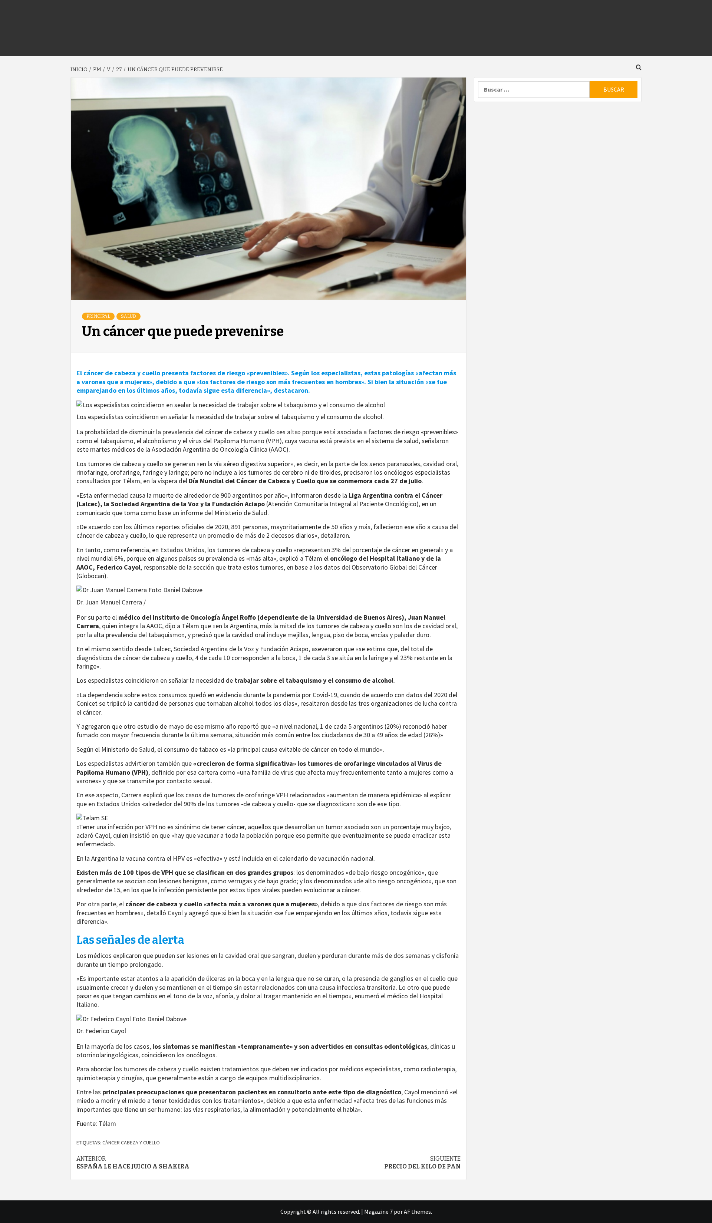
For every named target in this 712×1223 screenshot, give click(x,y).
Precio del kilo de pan (422, 1162)
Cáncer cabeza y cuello (131, 1142)
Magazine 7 (378, 1211)
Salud (128, 316)
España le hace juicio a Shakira (132, 1162)
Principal (98, 316)
